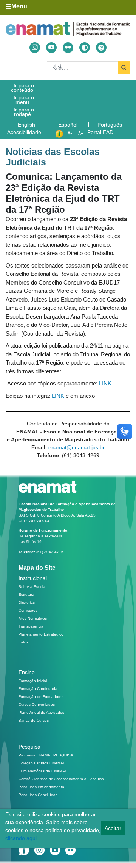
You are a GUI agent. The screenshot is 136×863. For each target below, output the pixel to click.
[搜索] (124, 67)
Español (68, 124)
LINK (105, 383)
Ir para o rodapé (24, 112)
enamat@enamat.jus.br (76, 447)
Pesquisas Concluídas (38, 795)
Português (110, 124)
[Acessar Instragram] (34, 47)
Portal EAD (100, 132)
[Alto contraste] (84, 47)
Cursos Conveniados (37, 704)
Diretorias (27, 602)
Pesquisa (29, 747)
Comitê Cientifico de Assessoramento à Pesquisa (61, 779)
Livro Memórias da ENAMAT (43, 771)
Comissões (28, 610)
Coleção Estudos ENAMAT (42, 763)
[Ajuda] (101, 47)
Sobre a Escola (32, 587)
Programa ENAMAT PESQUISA (46, 755)
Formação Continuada (38, 689)
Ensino (27, 672)
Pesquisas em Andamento (41, 787)
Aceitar (113, 828)
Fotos (23, 642)
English (27, 124)
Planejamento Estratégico (41, 634)
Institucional (33, 578)
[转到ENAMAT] (68, 29)
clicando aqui (21, 838)
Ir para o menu (24, 99)
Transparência (31, 626)
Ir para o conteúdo (22, 87)
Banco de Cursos (34, 720)
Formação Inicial (33, 681)
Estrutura (26, 594)
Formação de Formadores (41, 696)
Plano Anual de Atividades (41, 712)
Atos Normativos (33, 618)
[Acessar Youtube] (51, 47)
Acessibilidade (24, 132)
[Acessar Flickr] (68, 47)
